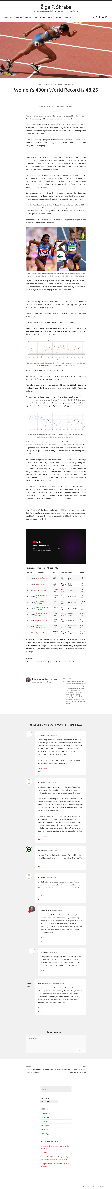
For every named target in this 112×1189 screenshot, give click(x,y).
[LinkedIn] (99, 17)
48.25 (74, 681)
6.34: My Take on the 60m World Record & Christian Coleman (41, 1070)
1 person (45, 768)
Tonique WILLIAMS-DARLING (42, 608)
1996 (67, 681)
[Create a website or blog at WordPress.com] (56, 1184)
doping (74, 686)
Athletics (18, 17)
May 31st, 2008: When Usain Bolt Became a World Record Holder (71, 1070)
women (80, 701)
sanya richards (78, 692)
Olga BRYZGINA (40, 590)
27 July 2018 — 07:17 (54, 952)
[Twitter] (93, 17)
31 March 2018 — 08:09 (51, 735)
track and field (77, 697)
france (68, 688)
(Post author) (29, 911)
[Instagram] (106, 17)
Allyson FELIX (40, 633)
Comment (80, 1050)
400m (71, 681)
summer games (70, 695)
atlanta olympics (77, 684)
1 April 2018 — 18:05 (51, 782)
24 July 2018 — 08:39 (56, 910)
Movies (50, 17)
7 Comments (69, 85)
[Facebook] (96, 17)
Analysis (28, 17)
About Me (8, 17)
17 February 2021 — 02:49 (58, 983)
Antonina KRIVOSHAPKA (40, 627)
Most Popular (40, 17)
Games (58, 17)
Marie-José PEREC (41, 578)
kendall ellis (73, 688)
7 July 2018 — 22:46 (52, 850)
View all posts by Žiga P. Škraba (41, 682)
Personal (67, 17)
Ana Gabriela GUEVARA (39, 602)
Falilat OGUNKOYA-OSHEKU (42, 614)
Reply (39, 771)
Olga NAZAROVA (41, 621)
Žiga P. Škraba (56, 7)
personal (44, 1134)
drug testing (80, 686)
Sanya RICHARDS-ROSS (41, 596)
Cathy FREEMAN (41, 584)
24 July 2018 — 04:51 (51, 877)
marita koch (73, 690)
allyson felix (80, 681)
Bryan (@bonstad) (44, 983)
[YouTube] (103, 17)
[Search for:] (56, 1089)
